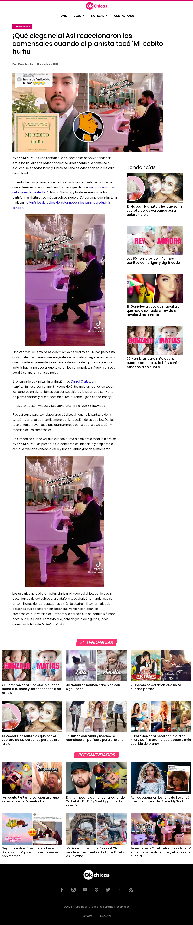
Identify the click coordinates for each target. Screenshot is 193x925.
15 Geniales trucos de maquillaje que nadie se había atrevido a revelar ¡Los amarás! (153, 310)
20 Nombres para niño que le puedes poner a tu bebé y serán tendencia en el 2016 (153, 362)
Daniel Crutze (80, 381)
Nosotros (106, 916)
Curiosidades (22, 26)
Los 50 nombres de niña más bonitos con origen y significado (153, 260)
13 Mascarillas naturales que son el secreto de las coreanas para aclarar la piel (155, 210)
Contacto (87, 916)
